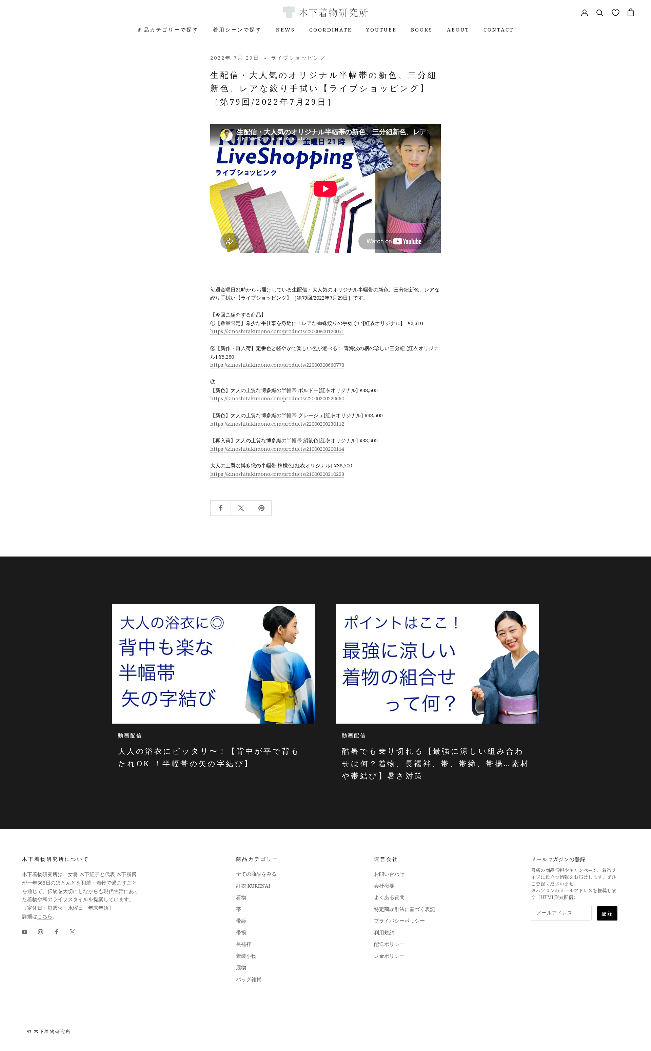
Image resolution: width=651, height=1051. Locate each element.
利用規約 (384, 932)
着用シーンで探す (237, 29)
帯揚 (241, 932)
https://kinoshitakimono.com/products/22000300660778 (277, 364)
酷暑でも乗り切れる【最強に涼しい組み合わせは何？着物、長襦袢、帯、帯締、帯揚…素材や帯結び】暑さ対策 (435, 763)
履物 (241, 967)
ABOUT (458, 29)
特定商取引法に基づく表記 (404, 909)
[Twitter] (72, 931)
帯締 (241, 920)
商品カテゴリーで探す (168, 29)
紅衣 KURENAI (253, 885)
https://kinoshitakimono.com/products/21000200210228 (277, 473)
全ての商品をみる (256, 873)
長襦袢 (243, 944)
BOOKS (422, 29)
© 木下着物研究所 (49, 1031)
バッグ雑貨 (248, 979)
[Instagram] (40, 931)
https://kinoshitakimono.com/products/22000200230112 (277, 423)
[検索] (600, 12)
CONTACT (499, 29)
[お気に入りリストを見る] (615, 12)
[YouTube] (24, 931)
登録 (607, 913)
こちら (45, 916)
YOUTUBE (381, 29)
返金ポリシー (389, 955)
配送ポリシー (389, 944)
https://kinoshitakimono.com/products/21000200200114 (277, 448)
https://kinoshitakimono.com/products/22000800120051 (277, 331)
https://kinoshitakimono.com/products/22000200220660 (277, 398)
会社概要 (384, 885)
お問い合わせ (389, 873)
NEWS (285, 29)
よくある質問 (389, 897)
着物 (241, 897)
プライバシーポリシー (399, 920)
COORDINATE (330, 29)
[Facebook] (56, 931)
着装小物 (246, 955)
